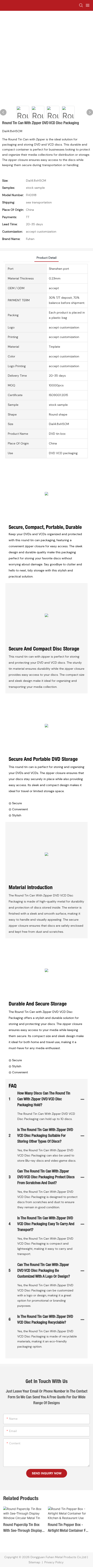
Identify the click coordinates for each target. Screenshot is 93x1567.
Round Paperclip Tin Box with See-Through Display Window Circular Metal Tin (22, 1528)
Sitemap (34, 1562)
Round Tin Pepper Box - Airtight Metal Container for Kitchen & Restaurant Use (68, 1528)
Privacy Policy (54, 1562)
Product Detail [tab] (46, 258)
